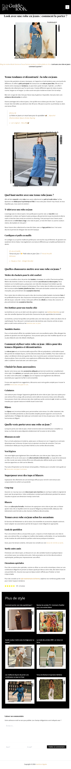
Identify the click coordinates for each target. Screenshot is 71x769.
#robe (27, 118)
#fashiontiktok (14, 118)
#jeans (22, 118)
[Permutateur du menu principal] (67, 7)
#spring (32, 118)
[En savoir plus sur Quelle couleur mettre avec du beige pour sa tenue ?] (19, 657)
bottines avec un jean (34, 323)
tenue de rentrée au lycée (54, 543)
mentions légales (41, 764)
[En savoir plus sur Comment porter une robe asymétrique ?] (19, 619)
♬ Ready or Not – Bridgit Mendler (21, 261)
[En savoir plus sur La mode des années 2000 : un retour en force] (51, 657)
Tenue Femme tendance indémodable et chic (35, 64)
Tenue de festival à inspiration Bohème (49, 675)
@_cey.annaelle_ (15, 251)
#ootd (44, 254)
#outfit (49, 254)
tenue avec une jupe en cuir (19, 385)
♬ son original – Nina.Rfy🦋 (19, 123)
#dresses (12, 256)
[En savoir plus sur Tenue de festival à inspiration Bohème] (51, 689)
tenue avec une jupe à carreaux (16, 469)
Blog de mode (4, 64)
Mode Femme (15, 64)
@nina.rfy (12, 113)
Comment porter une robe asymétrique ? (18, 605)
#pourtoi (52, 115)
